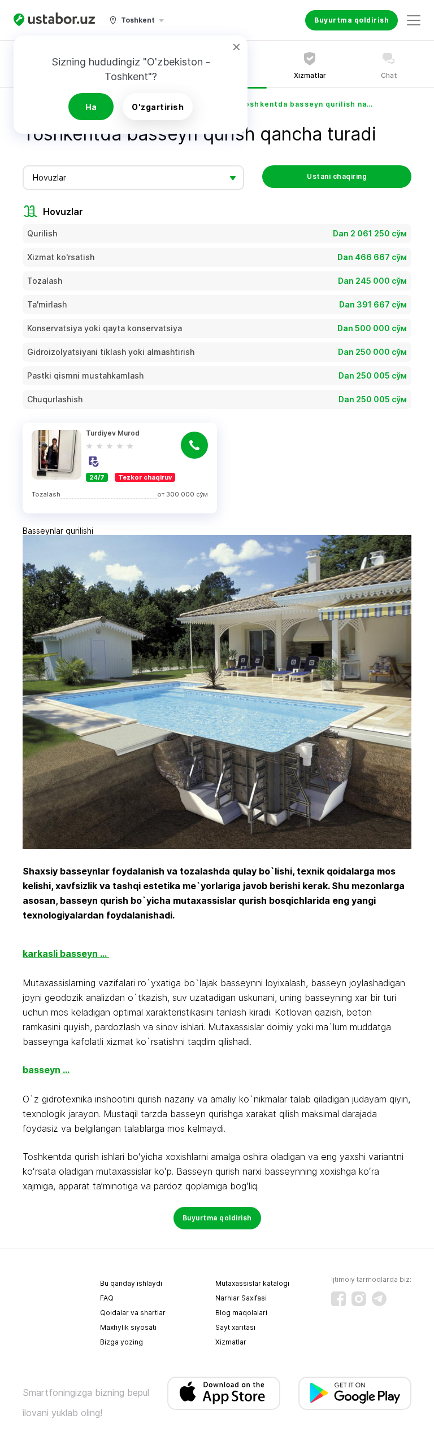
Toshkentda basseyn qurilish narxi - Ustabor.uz (307, 104)
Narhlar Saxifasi (241, 1298)
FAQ (107, 1298)
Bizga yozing (121, 1342)
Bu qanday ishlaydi (131, 1283)
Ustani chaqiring (337, 176)
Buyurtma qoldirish (351, 20)
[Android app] (354, 1393)
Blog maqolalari (241, 1312)
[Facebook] (338, 1298)
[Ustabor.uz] (54, 20)
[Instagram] (358, 1298)
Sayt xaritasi (235, 1327)
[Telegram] (379, 1298)
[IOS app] (223, 1393)
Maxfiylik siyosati (128, 1327)
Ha (91, 107)
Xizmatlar (230, 1342)
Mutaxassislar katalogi (252, 1283)
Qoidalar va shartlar (133, 1312)
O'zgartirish (158, 107)
